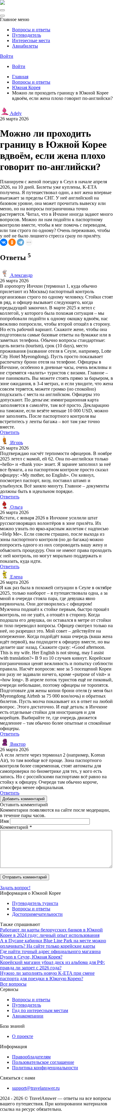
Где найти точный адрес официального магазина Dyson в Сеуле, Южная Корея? (50, 954)
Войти (6, 56)
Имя (4, 821)
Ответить (9, 432)
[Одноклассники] (12, 242)
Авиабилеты (25, 45)
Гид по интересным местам (40, 1010)
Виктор (17, 744)
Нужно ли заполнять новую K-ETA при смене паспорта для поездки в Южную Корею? (47, 976)
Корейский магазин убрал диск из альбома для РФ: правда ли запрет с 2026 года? (52, 965)
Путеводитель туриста (35, 903)
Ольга (16, 507)
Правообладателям (31, 1056)
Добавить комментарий (23, 799)
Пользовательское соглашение (43, 1062)
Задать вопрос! (15, 887)
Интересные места (31, 40)
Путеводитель (26, 35)
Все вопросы (13, 984)
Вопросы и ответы (31, 29)
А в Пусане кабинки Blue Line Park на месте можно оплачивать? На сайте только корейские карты (53, 943)
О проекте (22, 1036)
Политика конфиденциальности (45, 1067)
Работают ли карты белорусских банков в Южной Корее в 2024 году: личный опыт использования (51, 932)
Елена (16, 576)
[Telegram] (20, 242)
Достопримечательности (37, 914)
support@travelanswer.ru (36, 1088)
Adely (15, 113)
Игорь (16, 442)
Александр (21, 275)
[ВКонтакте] (3, 242)
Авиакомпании (27, 1015)
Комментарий (16, 827)
